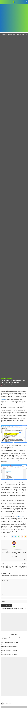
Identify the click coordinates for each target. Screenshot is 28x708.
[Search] (26, 2)
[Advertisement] (14, 18)
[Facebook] (12, 536)
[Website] (25, 559)
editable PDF (4, 399)
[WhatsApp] (19, 536)
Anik (4, 384)
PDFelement (20, 516)
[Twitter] (15, 536)
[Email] (25, 536)
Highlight (9, 378)
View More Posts (14, 547)
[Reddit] (22, 536)
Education (4, 378)
